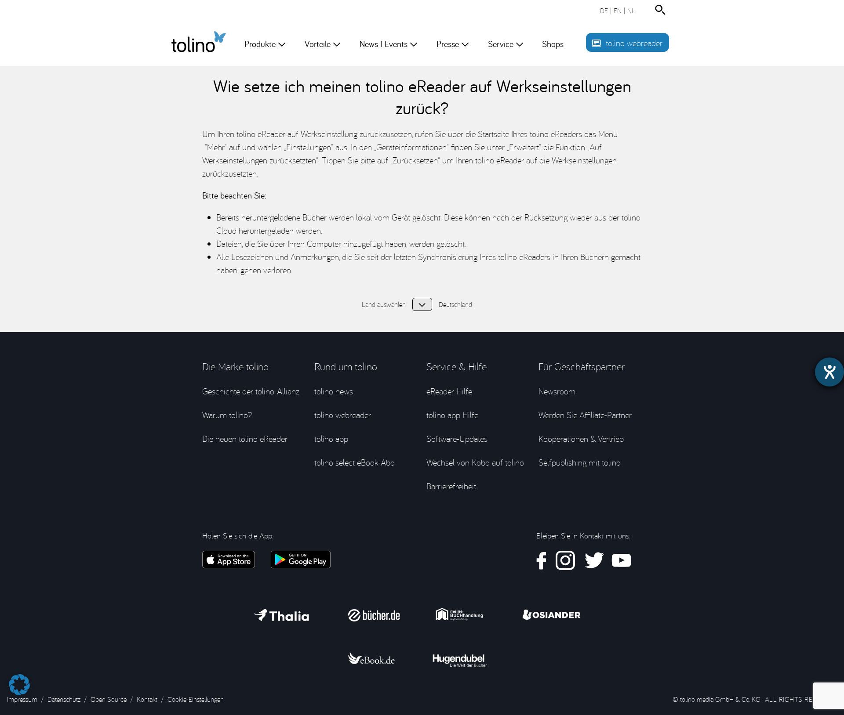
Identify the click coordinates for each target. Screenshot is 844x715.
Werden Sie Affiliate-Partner (585, 414)
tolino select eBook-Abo (354, 462)
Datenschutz (63, 699)
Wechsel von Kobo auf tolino (475, 462)
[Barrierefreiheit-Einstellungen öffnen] (829, 372)
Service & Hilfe (456, 366)
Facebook (541, 561)
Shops (553, 43)
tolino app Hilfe (452, 414)
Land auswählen (422, 304)
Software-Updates (456, 438)
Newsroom (556, 391)
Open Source (109, 699)
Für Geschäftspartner (581, 366)
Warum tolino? (227, 414)
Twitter (593, 561)
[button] (19, 680)
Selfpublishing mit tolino (579, 462)
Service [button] (500, 43)
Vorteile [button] (318, 43)
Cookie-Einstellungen (195, 699)
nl (631, 10)
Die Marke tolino (235, 366)
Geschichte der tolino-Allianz (250, 391)
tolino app (331, 438)
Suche (662, 10)
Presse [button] (448, 43)
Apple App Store (228, 559)
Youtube (621, 561)
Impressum (22, 699)
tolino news (333, 391)
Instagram (565, 561)
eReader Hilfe (449, 391)
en (618, 10)
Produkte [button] (260, 43)
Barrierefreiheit (451, 485)
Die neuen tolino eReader (244, 438)
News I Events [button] (383, 43)
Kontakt (147, 699)
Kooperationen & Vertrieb (581, 438)
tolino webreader (634, 42)
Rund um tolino (345, 366)
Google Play (300, 559)
